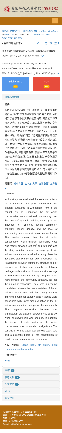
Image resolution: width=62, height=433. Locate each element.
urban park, (30, 345)
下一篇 (53, 43)
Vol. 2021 (53, 31)
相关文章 (11, 384)
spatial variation (25, 349)
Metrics (8, 391)
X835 (7, 360)
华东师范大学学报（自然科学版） (20, 31)
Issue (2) (9, 34)
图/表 (9, 370)
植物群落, (44, 183)
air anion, (45, 345)
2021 (43, 31)
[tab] (31, 97)
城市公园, (19, 183)
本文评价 (9, 398)
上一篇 (43, 43)
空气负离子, (32, 183)
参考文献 (11, 377)
